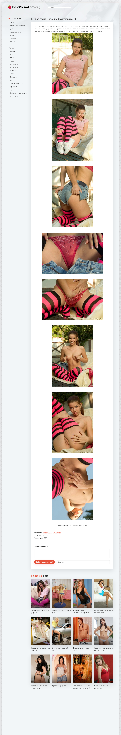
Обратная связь (15, 90)
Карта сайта (13, 96)
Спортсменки (13, 64)
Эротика (12, 22)
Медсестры (13, 77)
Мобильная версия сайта (18, 93)
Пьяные (12, 42)
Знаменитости (14, 51)
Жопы (11, 35)
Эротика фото (47, 532)
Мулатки (12, 54)
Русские (12, 61)
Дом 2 (11, 29)
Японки (11, 58)
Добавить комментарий (44, 562)
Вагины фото (14, 71)
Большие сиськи (15, 32)
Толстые (12, 48)
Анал (11, 80)
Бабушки (12, 38)
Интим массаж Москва (17, 26)
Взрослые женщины (16, 45)
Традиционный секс (16, 83)
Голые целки (57, 532)
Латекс (11, 74)
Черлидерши (13, 67)
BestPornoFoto (26, 7)
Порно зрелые (14, 87)
